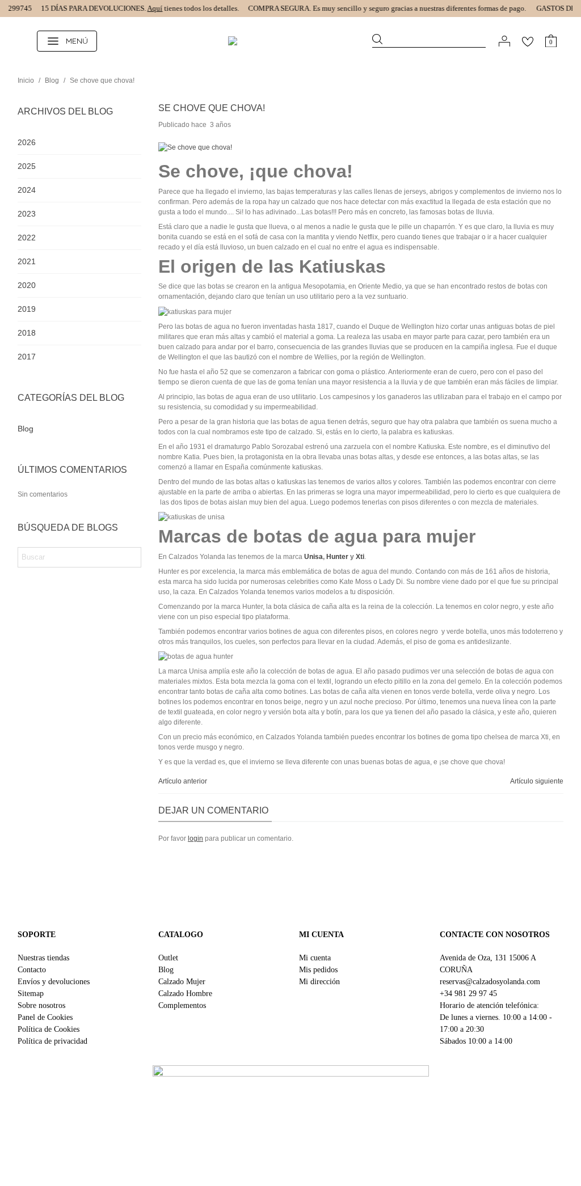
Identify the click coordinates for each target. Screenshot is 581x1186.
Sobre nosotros (41, 1005)
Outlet (168, 958)
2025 (27, 166)
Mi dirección (319, 981)
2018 (27, 332)
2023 (27, 213)
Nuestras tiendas (43, 958)
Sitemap (31, 993)
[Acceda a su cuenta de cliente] (504, 41)
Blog (25, 428)
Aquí (146, 8)
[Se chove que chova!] (195, 147)
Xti (360, 557)
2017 (27, 356)
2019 (27, 309)
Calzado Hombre (185, 993)
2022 (27, 237)
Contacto (32, 969)
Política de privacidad (52, 1041)
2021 (27, 261)
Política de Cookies (48, 1029)
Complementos (182, 1005)
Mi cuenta (315, 958)
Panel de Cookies (45, 1017)
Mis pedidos (318, 969)
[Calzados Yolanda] (290, 40)
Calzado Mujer (181, 981)
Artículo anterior (182, 781)
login (195, 838)
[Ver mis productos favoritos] (527, 40)
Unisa (313, 557)
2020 (27, 285)
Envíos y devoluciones (54, 981)
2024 (27, 189)
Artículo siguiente (536, 781)
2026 (27, 142)
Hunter (337, 557)
